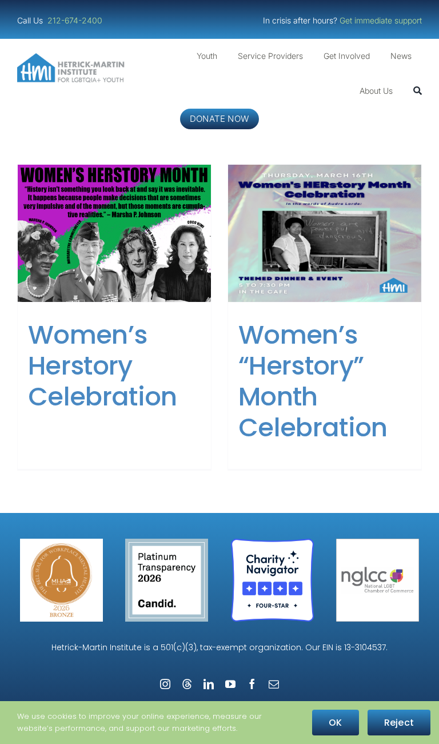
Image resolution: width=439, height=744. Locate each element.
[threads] (187, 684)
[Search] (417, 91)
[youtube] (230, 684)
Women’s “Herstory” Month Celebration (313, 381)
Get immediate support (381, 20)
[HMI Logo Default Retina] (72, 57)
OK (335, 722)
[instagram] (165, 684)
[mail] (274, 684)
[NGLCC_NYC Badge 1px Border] (377, 543)
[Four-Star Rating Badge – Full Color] (272, 543)
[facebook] (252, 684)
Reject (399, 722)
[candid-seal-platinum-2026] (166, 543)
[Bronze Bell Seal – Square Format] (61, 543)
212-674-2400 (76, 20)
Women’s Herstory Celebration (102, 366)
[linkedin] (208, 684)
